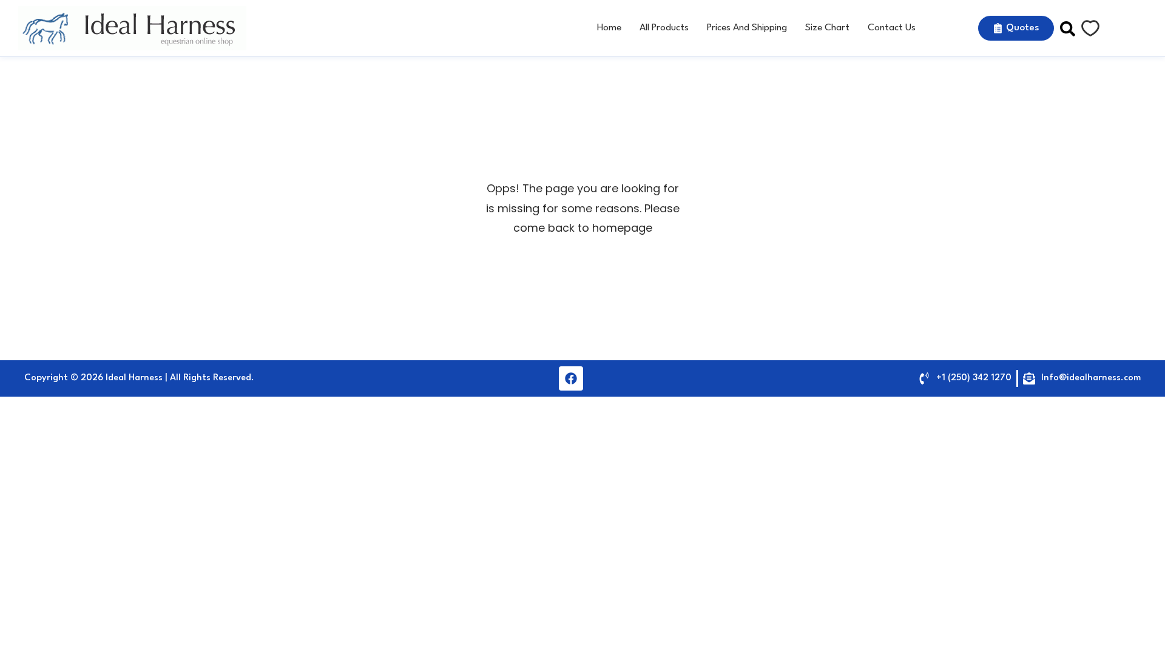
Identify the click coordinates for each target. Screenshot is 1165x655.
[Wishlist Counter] (1090, 28)
